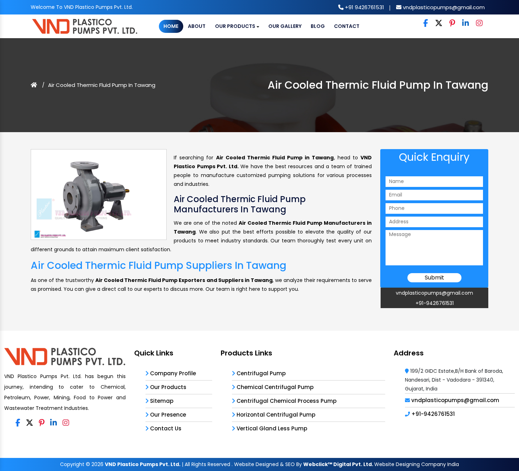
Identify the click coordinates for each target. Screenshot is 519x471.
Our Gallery (285, 26)
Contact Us (165, 428)
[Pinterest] (452, 23)
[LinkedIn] (465, 23)
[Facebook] (425, 23)
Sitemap (161, 401)
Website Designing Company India (416, 464)
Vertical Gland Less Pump (271, 428)
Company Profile (172, 373)
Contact (346, 26)
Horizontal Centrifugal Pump (275, 414)
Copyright (72, 464)
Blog (318, 26)
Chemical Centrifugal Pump (274, 387)
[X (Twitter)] (438, 23)
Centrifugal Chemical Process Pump (285, 401)
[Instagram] (479, 23)
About (196, 26)
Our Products (235, 26)
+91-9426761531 (435, 303)
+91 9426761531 (364, 7)
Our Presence (167, 414)
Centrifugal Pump (260, 373)
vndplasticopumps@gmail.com (443, 7)
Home (170, 26)
